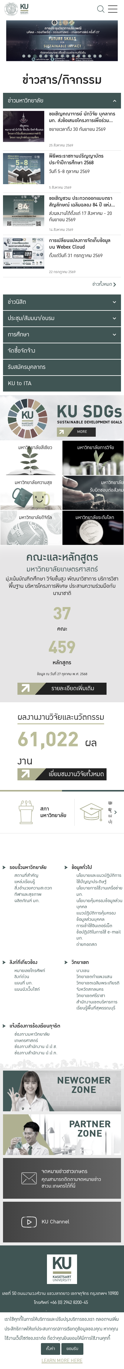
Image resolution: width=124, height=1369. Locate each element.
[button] (23, 56)
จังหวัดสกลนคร (97, 986)
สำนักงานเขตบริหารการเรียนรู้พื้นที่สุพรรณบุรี (96, 1005)
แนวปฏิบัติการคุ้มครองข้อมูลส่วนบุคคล (96, 916)
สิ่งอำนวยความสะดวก (33, 888)
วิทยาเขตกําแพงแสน (94, 976)
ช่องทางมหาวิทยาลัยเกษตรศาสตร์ (32, 1037)
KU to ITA (19, 383)
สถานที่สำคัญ (26, 875)
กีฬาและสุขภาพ (28, 894)
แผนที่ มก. (23, 983)
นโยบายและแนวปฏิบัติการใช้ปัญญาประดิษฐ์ (98, 878)
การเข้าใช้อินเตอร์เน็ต (94, 925)
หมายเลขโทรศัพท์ (29, 970)
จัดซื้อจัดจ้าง (21, 351)
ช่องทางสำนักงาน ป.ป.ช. (35, 1046)
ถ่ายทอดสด (86, 944)
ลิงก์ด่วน (21, 976)
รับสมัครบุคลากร (26, 367)
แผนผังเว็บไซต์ (27, 989)
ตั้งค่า (50, 1348)
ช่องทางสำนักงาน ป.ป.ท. (35, 1052)
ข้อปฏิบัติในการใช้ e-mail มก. (98, 935)
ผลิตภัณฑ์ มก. (27, 900)
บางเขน (82, 970)
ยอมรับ (72, 1348)
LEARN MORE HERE (62, 1360)
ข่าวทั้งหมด (102, 284)
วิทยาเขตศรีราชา (90, 995)
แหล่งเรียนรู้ (24, 881)
